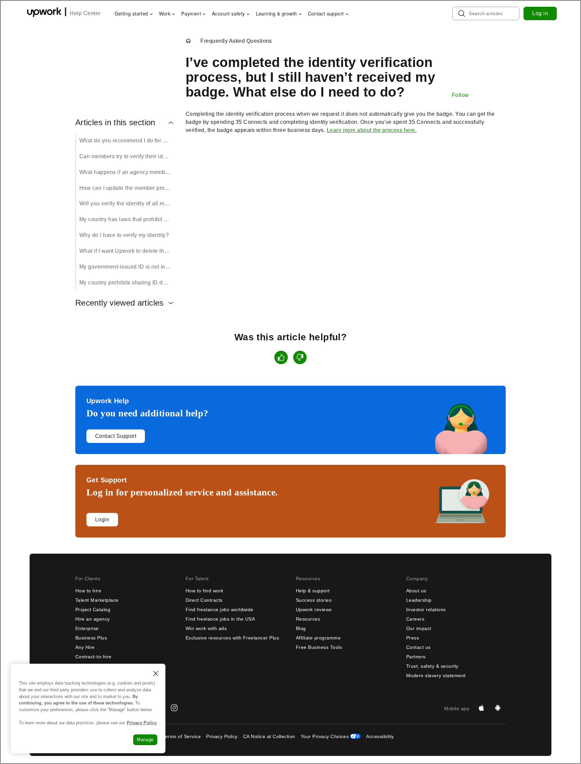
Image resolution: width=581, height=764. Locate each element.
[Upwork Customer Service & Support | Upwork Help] (190, 41)
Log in (540, 13)
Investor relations (426, 609)
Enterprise (87, 628)
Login (102, 519)
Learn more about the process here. (372, 130)
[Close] (156, 673)
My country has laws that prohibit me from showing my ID (127, 219)
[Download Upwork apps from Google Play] (497, 708)
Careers (415, 619)
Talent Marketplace (97, 600)
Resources (308, 619)
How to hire (88, 590)
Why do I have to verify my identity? (124, 235)
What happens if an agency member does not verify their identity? (127, 172)
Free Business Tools (319, 647)
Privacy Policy (222, 736)
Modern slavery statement (436, 675)
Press (412, 637)
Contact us (418, 647)
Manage (145, 739)
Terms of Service (181, 736)
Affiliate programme (318, 637)
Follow (460, 95)
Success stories (314, 600)
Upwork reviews (314, 609)
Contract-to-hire (93, 656)
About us (416, 590)
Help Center (85, 13)
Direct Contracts (204, 600)
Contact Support (115, 436)
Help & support (313, 590)
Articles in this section (115, 122)
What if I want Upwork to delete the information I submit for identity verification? (127, 251)
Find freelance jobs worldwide (220, 609)
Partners (416, 656)
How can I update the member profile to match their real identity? (127, 188)
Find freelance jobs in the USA (220, 619)
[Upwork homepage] (44, 13)
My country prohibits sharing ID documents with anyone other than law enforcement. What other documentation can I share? (127, 282)
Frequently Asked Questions (236, 41)
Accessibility (380, 736)
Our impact (418, 628)
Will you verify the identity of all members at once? (127, 203)
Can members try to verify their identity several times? (127, 156)
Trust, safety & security (432, 666)
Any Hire (85, 647)
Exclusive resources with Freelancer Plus (232, 637)
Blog (301, 628)
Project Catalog (92, 609)
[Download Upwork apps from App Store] (481, 708)
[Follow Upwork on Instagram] (174, 708)
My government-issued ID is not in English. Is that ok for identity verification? (127, 267)
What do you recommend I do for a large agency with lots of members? (127, 140)
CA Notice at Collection (269, 736)
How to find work (205, 590)
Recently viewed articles (119, 303)
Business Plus (91, 637)
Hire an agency (92, 619)
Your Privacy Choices (325, 736)
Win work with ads (206, 628)
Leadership (419, 600)
